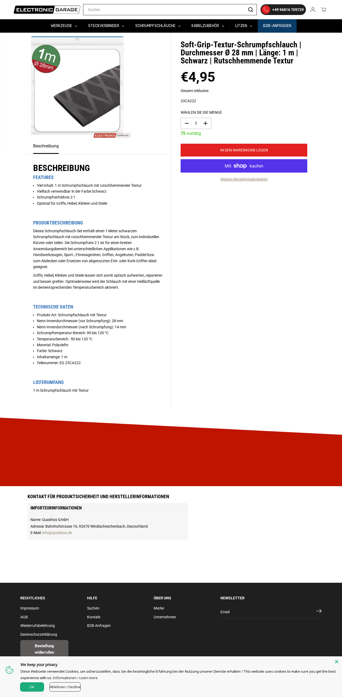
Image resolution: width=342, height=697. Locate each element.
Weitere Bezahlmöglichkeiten (244, 179)
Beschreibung (46, 145)
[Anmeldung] (313, 9)
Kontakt (93, 617)
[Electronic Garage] (47, 10)
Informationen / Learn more (75, 677)
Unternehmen (165, 617)
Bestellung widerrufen (44, 649)
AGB (24, 617)
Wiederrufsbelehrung (37, 625)
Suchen (93, 608)
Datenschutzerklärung (38, 634)
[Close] (336, 661)
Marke (159, 608)
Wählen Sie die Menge (201, 112)
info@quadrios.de (57, 533)
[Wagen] (323, 9)
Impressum (29, 608)
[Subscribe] (319, 612)
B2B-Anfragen (99, 625)
